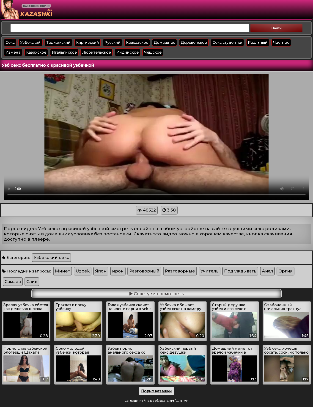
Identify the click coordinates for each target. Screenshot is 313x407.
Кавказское (137, 42)
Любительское (96, 52)
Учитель (209, 271)
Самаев (13, 281)
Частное (281, 42)
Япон (101, 271)
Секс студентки (227, 42)
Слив (31, 281)
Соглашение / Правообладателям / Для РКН (156, 400)
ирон (118, 271)
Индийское (127, 52)
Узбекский (30, 42)
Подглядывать (240, 271)
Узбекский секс (51, 257)
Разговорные (180, 271)
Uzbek (83, 271)
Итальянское (64, 52)
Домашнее (164, 42)
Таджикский (58, 42)
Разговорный (144, 271)
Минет (62, 271)
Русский (112, 42)
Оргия (285, 271)
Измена (13, 52)
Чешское (153, 52)
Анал (267, 271)
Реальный (258, 42)
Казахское (36, 52)
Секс (10, 42)
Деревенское (194, 42)
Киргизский (87, 42)
